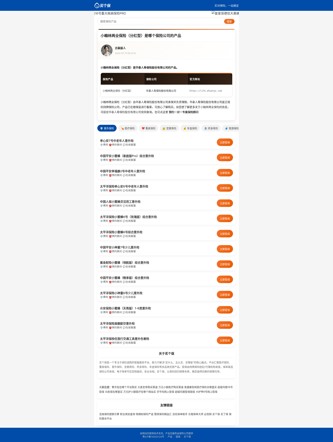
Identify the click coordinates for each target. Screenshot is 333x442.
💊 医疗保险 (128, 128)
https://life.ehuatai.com (205, 90)
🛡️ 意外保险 (107, 128)
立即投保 (225, 142)
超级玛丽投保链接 (185, 391)
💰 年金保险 (190, 128)
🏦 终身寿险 (211, 128)
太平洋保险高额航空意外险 (117, 323)
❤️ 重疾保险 (149, 128)
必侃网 (208, 414)
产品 (170, 436)
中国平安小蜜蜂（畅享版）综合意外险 (124, 278)
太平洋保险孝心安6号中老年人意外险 (124, 186)
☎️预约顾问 (115, 144)
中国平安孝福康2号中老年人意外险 (122, 171)
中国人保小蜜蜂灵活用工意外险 (120, 201)
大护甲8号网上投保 (206, 391)
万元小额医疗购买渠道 (170, 387)
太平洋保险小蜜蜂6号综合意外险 (121, 232)
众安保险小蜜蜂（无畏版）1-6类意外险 (125, 308)
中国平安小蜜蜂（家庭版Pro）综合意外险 (127, 156)
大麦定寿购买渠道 (148, 387)
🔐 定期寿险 (169, 128)
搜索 (229, 21)
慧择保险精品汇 (163, 414)
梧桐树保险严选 (144, 414)
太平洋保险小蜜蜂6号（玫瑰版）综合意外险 (128, 217)
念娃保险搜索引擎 (109, 414)
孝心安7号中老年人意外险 (117, 141)
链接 (178, 436)
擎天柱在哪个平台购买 (124, 387)
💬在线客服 (129, 144)
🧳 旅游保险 (232, 128)
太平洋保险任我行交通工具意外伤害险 (124, 339)
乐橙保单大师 (195, 414)
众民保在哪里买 (114, 391)
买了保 (224, 414)
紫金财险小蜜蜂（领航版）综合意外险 (124, 262)
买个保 (216, 414)
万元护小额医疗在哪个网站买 (139, 391)
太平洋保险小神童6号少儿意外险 (121, 293)
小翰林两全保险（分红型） (118, 90)
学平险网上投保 (165, 391)
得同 (105, 144)
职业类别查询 (127, 414)
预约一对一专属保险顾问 (183, 112)
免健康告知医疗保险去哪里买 (200, 387)
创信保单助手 (180, 414)
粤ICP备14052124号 (153, 436)
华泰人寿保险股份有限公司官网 (127, 112)
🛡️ (101, 144)
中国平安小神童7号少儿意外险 (119, 247)
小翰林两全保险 (209, 107)
